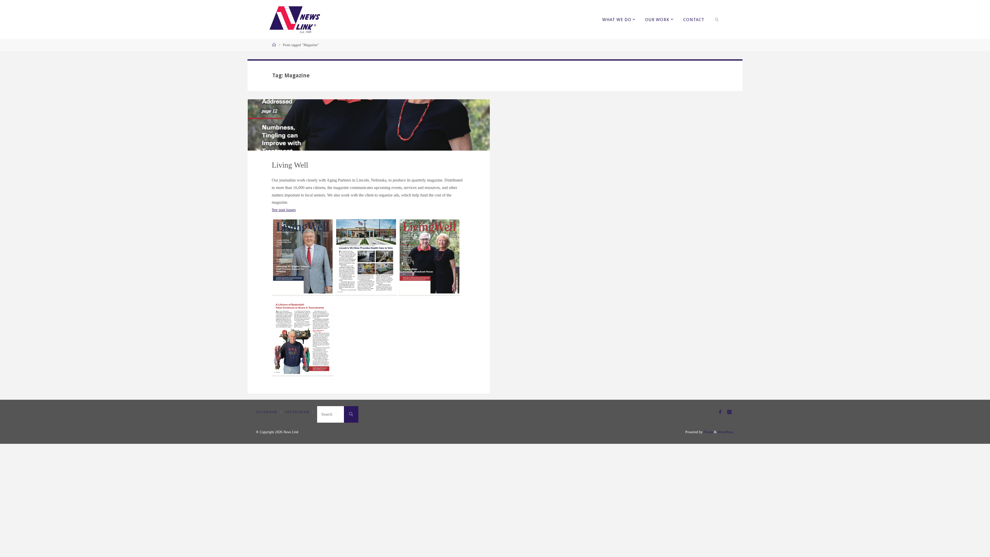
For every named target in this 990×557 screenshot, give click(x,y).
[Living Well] (369, 125)
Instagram (297, 412)
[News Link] (294, 19)
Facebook (266, 412)
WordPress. (726, 432)
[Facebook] (720, 412)
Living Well (290, 165)
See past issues (284, 210)
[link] (717, 19)
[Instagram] (729, 412)
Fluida (708, 432)
